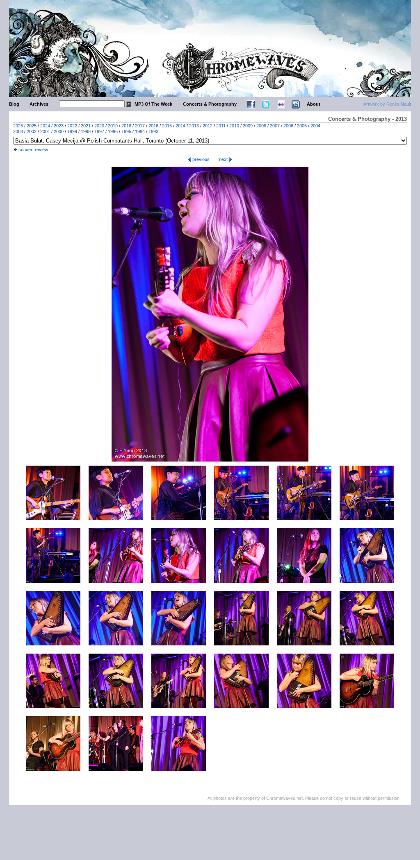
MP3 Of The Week (153, 104)
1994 (140, 131)
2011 (221, 125)
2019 (113, 125)
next (224, 159)
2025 (32, 125)
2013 (194, 125)
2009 (248, 125)
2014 (180, 125)
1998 (86, 131)
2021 (86, 125)
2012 (207, 125)
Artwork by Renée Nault (387, 104)
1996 (113, 131)
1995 (126, 131)
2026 (18, 125)
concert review (33, 149)
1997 (99, 131)
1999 (72, 131)
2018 (126, 125)
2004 (315, 125)
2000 (59, 131)
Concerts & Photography (210, 104)
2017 (140, 125)
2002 (32, 131)
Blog (14, 104)
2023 (59, 125)
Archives (39, 104)
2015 (167, 125)
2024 (45, 125)
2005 (302, 125)
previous (200, 159)
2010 (234, 125)
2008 (261, 125)
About (313, 104)
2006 (288, 125)
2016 (153, 125)
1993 (153, 131)
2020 (99, 125)
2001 (45, 131)
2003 (18, 131)
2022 (72, 125)
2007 (275, 125)
